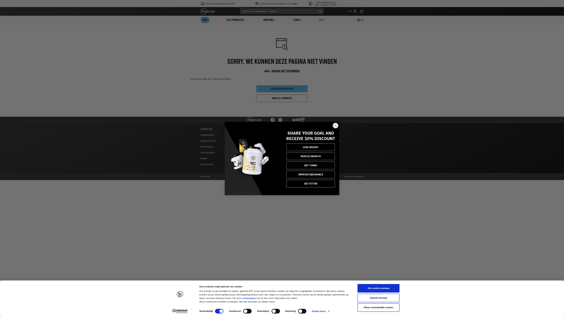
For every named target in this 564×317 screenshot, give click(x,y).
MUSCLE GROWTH (311, 156)
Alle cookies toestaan (379, 288)
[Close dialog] (335, 125)
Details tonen (318, 311)
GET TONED (310, 165)
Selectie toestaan (378, 298)
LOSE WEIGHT (311, 147)
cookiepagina (249, 298)
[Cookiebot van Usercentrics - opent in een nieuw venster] (180, 311)
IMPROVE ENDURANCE (310, 174)
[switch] (247, 311)
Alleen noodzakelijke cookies (378, 307)
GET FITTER (310, 183)
